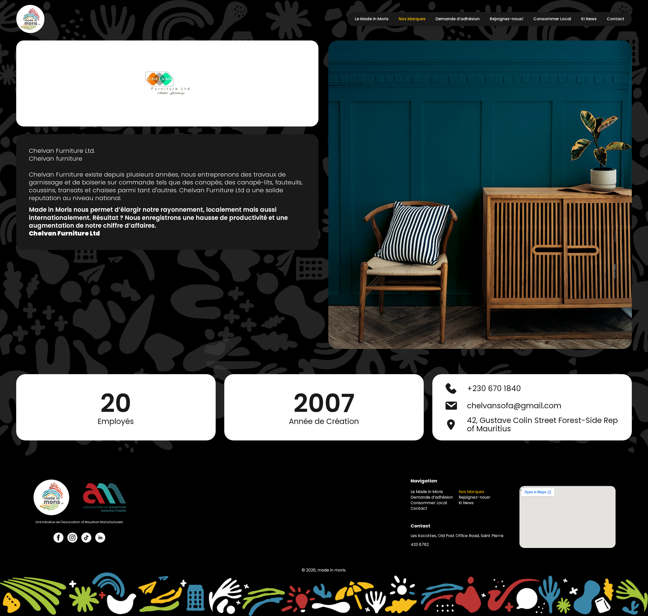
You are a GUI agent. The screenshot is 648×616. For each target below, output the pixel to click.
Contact (615, 19)
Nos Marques (412, 19)
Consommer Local (552, 19)
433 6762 (420, 544)
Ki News (589, 19)
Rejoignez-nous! (506, 19)
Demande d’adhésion (458, 19)
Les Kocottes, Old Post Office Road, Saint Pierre (457, 536)
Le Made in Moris (372, 19)
